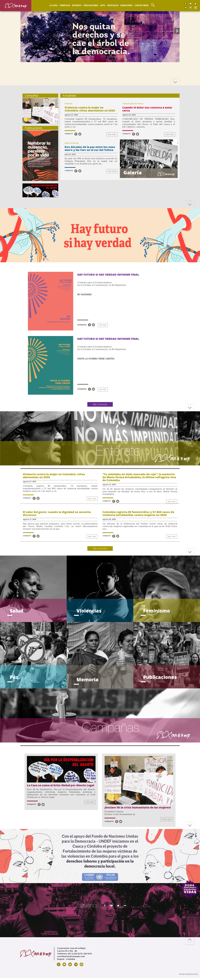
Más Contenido (100, 404)
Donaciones (126, 5)
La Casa (53, 5)
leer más (112, 134)
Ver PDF (102, 325)
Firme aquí (167, 819)
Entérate (76, 5)
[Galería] (149, 158)
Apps (102, 5)
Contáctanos (142, 5)
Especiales (112, 5)
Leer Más (90, 802)
